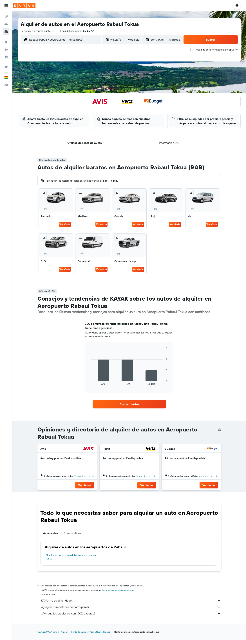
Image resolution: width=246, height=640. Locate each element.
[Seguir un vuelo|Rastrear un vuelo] (6, 49)
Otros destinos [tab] (72, 533)
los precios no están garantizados (118, 590)
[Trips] (6, 67)
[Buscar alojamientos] (6, 24)
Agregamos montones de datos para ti (65, 607)
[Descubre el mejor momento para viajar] (6, 57)
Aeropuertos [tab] (50, 533)
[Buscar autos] (6, 31)
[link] (129, 404)
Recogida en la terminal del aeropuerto (216, 49)
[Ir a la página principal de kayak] (24, 5)
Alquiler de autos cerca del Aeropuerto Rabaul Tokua (71, 556)
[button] (6, 6)
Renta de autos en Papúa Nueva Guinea (90, 631)
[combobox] (38, 31)
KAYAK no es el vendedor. (57, 600)
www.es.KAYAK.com (47, 631)
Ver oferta (64, 224)
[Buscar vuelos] (6, 16)
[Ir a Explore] (6, 41)
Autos (64, 631)
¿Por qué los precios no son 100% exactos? (68, 613)
